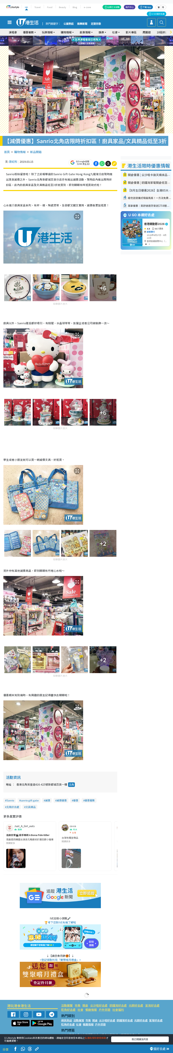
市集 (77, 1005)
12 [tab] (95, 41)
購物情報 (20, 152)
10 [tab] (89, 41)
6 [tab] (95, 37)
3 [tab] (85, 37)
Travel (37, 7)
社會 (80, 1009)
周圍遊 (147, 32)
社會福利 (118, 1009)
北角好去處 (12, 807)
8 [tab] (82, 41)
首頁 (7, 152)
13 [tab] (82, 45)
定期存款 (96, 23)
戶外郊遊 (104, 1009)
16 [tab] (92, 45)
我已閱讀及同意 (140, 1039)
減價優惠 (62, 800)
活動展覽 (67, 1005)
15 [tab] (89, 45)
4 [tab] (89, 37)
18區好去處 (164, 32)
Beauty (62, 7)
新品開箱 (36, 152)
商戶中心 (130, 7)
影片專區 (131, 32)
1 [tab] (79, 37)
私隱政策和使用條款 (95, 1038)
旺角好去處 (68, 1009)
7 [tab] (79, 41)
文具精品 (31, 807)
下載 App (147, 7)
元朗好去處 (136, 1005)
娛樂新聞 (82, 23)
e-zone (87, 7)
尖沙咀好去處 (98, 1005)
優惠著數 (90, 800)
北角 (71, 784)
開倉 (85, 1005)
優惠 (75, 800)
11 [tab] (92, 41)
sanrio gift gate (30, 800)
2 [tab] (82, 37)
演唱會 (13, 32)
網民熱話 (66, 1020)
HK (26, 7)
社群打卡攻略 (113, 7)
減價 (47, 800)
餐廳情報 (91, 1009)
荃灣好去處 (152, 1005)
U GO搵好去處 (158, 13)
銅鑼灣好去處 (118, 1005)
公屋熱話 (69, 23)
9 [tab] (85, 41)
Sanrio (10, 800)
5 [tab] (92, 37)
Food (49, 7)
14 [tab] (85, 45)
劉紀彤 (13, 162)
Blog (75, 7)
